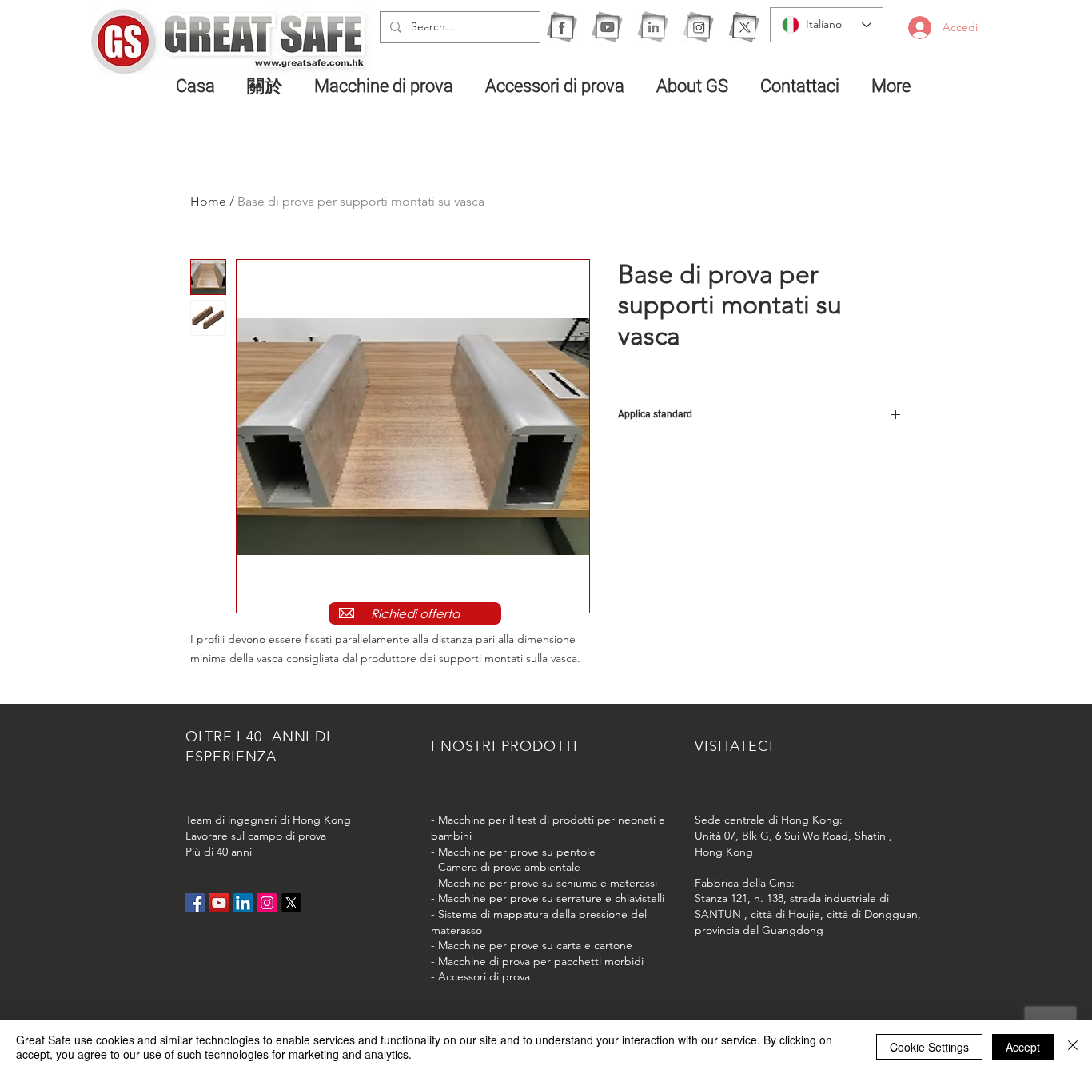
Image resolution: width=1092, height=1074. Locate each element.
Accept (1023, 1047)
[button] (387, 85)
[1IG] (698, 26)
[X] (743, 26)
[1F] (561, 26)
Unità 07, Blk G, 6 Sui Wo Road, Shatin (790, 835)
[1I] (652, 26)
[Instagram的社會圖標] (267, 902)
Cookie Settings (929, 1047)
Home (208, 201)
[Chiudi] (1072, 1046)
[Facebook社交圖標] (195, 902)
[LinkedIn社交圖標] (243, 902)
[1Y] (607, 26)
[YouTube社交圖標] (219, 902)
